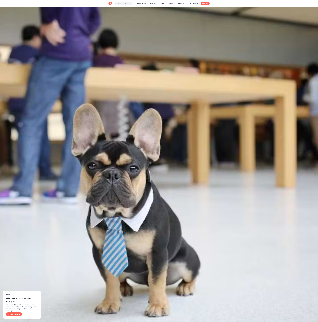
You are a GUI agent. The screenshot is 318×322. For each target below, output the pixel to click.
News (162, 3)
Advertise (181, 3)
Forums (171, 3)
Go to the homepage (13, 314)
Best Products (141, 3)
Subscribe (195, 3)
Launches (153, 3)
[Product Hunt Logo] (110, 3)
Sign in (206, 3)
